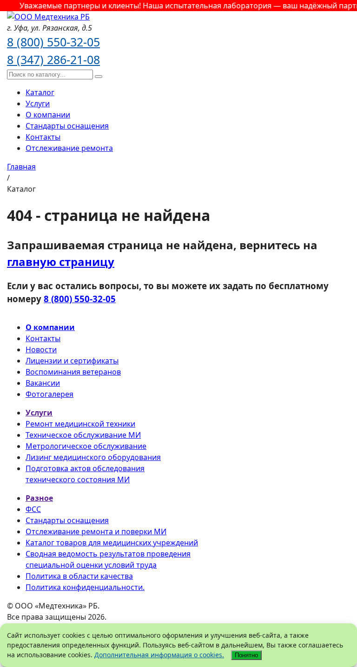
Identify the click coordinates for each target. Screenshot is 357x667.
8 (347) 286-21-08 (53, 59)
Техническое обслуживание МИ (83, 435)
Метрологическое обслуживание (86, 446)
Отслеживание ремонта (69, 148)
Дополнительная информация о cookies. (159, 654)
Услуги (38, 103)
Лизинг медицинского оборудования (93, 457)
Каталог (40, 92)
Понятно (246, 655)
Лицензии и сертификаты (72, 361)
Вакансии (43, 383)
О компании (48, 115)
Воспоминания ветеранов (73, 372)
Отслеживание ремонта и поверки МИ (96, 531)
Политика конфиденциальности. (85, 587)
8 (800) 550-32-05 (53, 42)
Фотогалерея (49, 394)
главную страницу (60, 261)
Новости (41, 349)
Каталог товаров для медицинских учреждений (112, 542)
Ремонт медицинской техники (80, 424)
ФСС (33, 509)
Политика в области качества (79, 576)
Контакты (43, 137)
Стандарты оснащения (67, 126)
